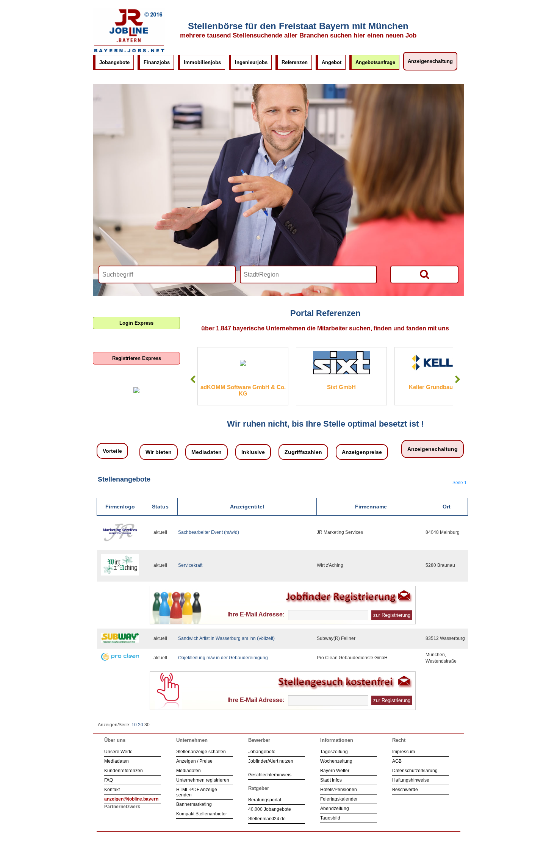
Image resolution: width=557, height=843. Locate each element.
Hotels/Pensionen (338, 789)
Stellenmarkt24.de (267, 818)
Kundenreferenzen (123, 770)
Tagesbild (330, 818)
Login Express (136, 323)
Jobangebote (114, 62)
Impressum (403, 751)
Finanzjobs (157, 62)
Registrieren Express (136, 358)
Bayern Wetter (334, 770)
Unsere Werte (118, 751)
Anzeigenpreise (362, 452)
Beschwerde (405, 789)
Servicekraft (190, 565)
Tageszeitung (334, 751)
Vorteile (112, 451)
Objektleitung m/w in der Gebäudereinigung (223, 657)
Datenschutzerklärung (415, 770)
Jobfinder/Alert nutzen (270, 761)
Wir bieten (159, 452)
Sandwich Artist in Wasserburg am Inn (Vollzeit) (226, 638)
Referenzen (295, 62)
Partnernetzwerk (122, 806)
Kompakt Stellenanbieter (201, 813)
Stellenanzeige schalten (201, 751)
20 (140, 724)
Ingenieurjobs (251, 62)
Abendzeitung (334, 808)
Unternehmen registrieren (202, 780)
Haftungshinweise (410, 780)
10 (134, 724)
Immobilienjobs (202, 62)
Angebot (331, 62)
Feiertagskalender (339, 799)
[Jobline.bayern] (129, 52)
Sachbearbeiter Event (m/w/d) (208, 532)
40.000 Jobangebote (269, 809)
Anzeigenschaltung (430, 61)
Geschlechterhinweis (269, 774)
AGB (397, 761)
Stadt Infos (331, 780)
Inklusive (253, 452)
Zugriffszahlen (303, 452)
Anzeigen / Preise (194, 761)
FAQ (108, 780)
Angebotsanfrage (375, 62)
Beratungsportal (264, 799)
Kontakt (112, 789)
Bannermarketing (194, 804)
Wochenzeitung (336, 761)
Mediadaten (206, 452)
